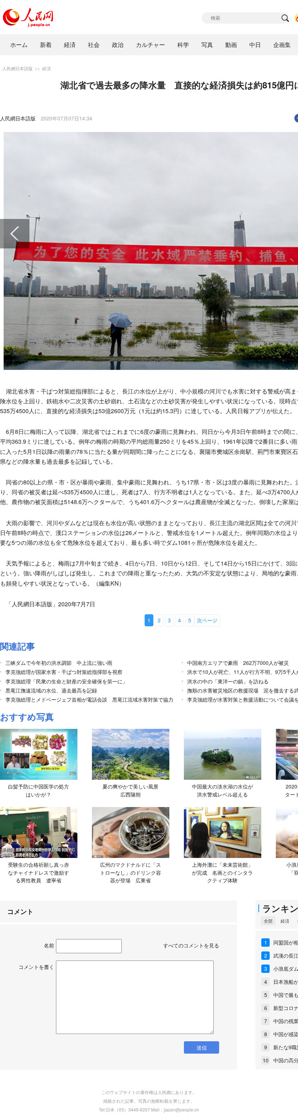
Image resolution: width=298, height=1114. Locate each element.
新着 (46, 44)
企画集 (282, 44)
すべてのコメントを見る (191, 945)
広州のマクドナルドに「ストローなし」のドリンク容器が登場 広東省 (130, 872)
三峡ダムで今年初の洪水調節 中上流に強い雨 (58, 662)
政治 (118, 44)
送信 (202, 1047)
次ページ (207, 620)
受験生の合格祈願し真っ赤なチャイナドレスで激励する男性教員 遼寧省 (38, 872)
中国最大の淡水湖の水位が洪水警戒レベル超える (222, 790)
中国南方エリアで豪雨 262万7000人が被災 (238, 662)
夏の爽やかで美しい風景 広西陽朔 (133, 790)
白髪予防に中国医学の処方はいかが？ (38, 790)
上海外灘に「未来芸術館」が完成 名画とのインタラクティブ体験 (222, 872)
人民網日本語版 (17, 68)
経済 (70, 44)
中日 (255, 44)
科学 (183, 44)
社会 (94, 44)
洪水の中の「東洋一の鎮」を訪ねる (228, 681)
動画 (231, 44)
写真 (207, 44)
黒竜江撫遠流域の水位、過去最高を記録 (51, 690)
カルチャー (150, 44)
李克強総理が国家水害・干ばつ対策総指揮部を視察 (63, 671)
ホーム (19, 44)
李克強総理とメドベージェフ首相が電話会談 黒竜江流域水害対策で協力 (89, 699)
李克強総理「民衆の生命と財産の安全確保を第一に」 (66, 681)
